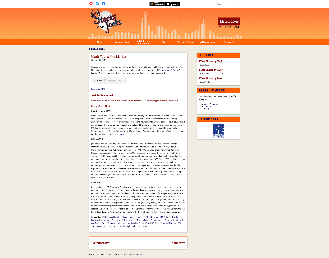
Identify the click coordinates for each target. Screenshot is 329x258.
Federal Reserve (129, 220)
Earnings (95, 220)
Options (164, 223)
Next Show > (178, 242)
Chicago (154, 217)
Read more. (120, 134)
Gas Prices (95, 223)
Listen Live (229, 21)
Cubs (167, 217)
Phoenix (172, 223)
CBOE (147, 217)
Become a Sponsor (185, 42)
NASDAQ (146, 223)
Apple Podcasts (211, 104)
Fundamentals (157, 220)
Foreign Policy (143, 220)
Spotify (207, 106)
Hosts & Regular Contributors (143, 42)
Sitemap (138, 254)
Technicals (142, 226)
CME (162, 217)
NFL (153, 223)
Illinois (123, 223)
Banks (110, 217)
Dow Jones (176, 217)
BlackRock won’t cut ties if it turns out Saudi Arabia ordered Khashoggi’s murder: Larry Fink (134, 100)
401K (104, 217)
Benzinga (105, 70)
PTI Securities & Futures (168, 70)
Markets (131, 223)
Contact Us (229, 42)
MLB (138, 223)
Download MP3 (98, 89)
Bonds (140, 217)
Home (100, 42)
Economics (105, 220)
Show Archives (122, 42)
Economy (116, 220)
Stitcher (207, 109)
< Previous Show (100, 242)
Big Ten (133, 217)
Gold (104, 223)
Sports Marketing (121, 226)
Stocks (133, 226)
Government (113, 223)
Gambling (177, 220)
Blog (164, 42)
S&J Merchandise (207, 42)
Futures (168, 220)
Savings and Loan (104, 226)
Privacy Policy (127, 254)
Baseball (118, 217)
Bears (125, 217)
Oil (157, 223)
